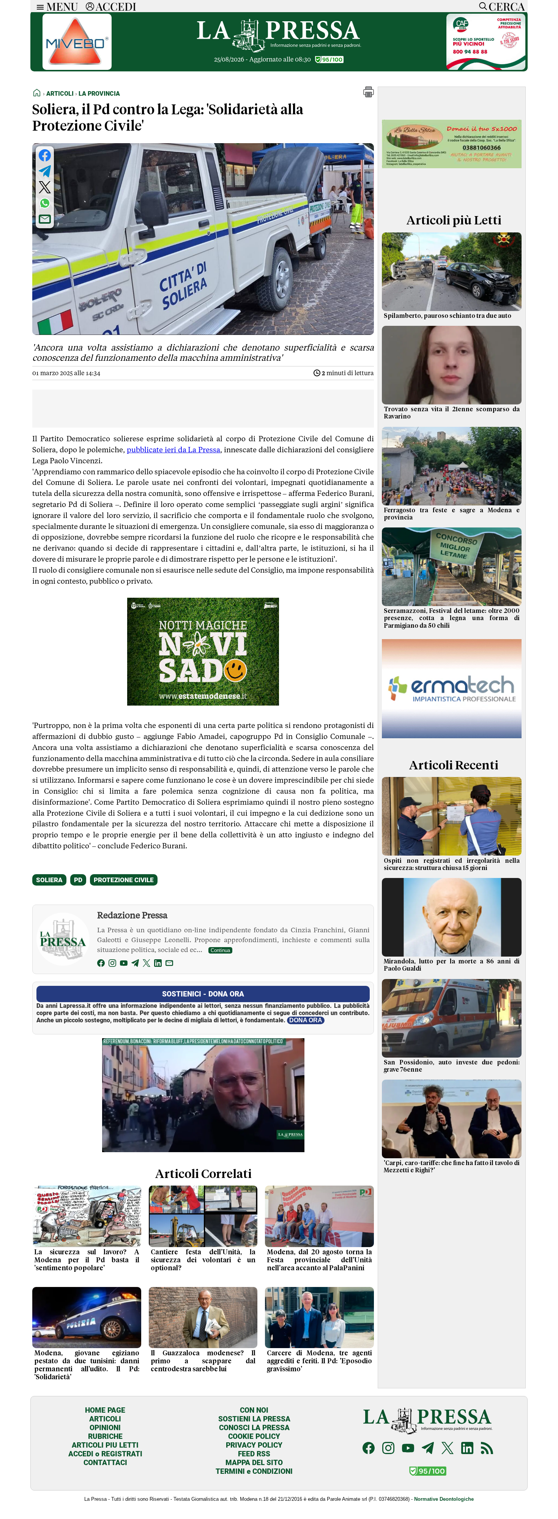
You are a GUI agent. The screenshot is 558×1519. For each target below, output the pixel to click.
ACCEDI (116, 6)
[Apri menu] (38, 6)
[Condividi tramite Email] (45, 219)
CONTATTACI (105, 1462)
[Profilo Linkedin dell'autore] (158, 964)
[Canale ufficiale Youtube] (408, 1449)
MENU (62, 6)
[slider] (195, 1146)
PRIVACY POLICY (254, 1445)
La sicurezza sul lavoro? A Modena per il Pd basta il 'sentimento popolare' (86, 1260)
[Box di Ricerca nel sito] (481, 6)
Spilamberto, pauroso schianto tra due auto (447, 316)
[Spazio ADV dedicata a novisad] (203, 703)
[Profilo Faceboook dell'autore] (101, 964)
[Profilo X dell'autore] (146, 964)
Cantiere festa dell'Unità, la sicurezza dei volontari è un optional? (203, 1260)
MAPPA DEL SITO (254, 1462)
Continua (220, 950)
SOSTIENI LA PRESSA (254, 1419)
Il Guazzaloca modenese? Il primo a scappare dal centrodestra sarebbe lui (203, 1361)
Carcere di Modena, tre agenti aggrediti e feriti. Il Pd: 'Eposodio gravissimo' (319, 1361)
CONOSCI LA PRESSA (254, 1427)
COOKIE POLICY (254, 1436)
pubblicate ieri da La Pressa (174, 449)
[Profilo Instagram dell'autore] (112, 964)
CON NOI (254, 1410)
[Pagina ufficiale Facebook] (369, 1449)
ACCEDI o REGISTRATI (105, 1454)
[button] (368, 95)
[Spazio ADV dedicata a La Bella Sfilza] (452, 195)
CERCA (507, 6)
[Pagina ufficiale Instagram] (388, 1449)
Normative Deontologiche (444, 1499)
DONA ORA (305, 1020)
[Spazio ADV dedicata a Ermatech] (452, 740)
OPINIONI (105, 1427)
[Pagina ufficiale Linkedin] (467, 1449)
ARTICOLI (105, 1419)
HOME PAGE (105, 1410)
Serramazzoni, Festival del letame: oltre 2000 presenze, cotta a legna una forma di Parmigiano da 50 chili (452, 618)
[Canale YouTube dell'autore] (124, 964)
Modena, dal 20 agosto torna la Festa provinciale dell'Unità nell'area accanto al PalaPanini (319, 1260)
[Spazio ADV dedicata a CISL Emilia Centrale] (485, 67)
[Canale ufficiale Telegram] (428, 1449)
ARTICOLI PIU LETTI (105, 1445)
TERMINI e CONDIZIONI (254, 1471)
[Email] (169, 964)
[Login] (90, 6)
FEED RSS (254, 1454)
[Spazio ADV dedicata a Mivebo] (77, 67)
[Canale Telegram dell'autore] (135, 964)
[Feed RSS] (487, 1449)
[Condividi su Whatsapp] (45, 203)
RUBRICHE (105, 1436)
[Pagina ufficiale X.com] (447, 1449)
